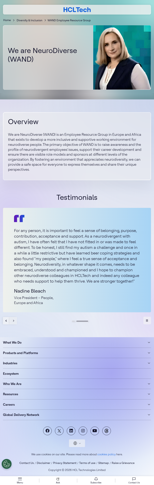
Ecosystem (11, 374)
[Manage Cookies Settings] (7, 464)
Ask (58, 482)
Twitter (59, 431)
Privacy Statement (64, 463)
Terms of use (87, 463)
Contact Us (26, 463)
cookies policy (106, 454)
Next (13, 320)
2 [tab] (82, 321)
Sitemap (103, 463)
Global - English (77, 443)
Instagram (83, 431)
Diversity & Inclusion (29, 20)
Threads (106, 431)
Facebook (47, 431)
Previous (6, 320)
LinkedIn (71, 431)
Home (7, 20)
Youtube (94, 431)
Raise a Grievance (123, 463)
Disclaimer (43, 463)
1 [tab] (73, 321)
